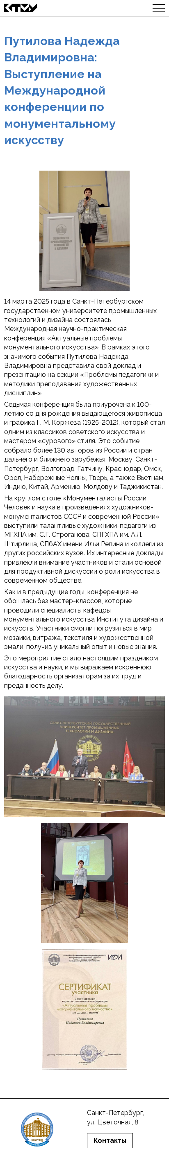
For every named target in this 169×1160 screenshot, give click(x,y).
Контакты (110, 1140)
